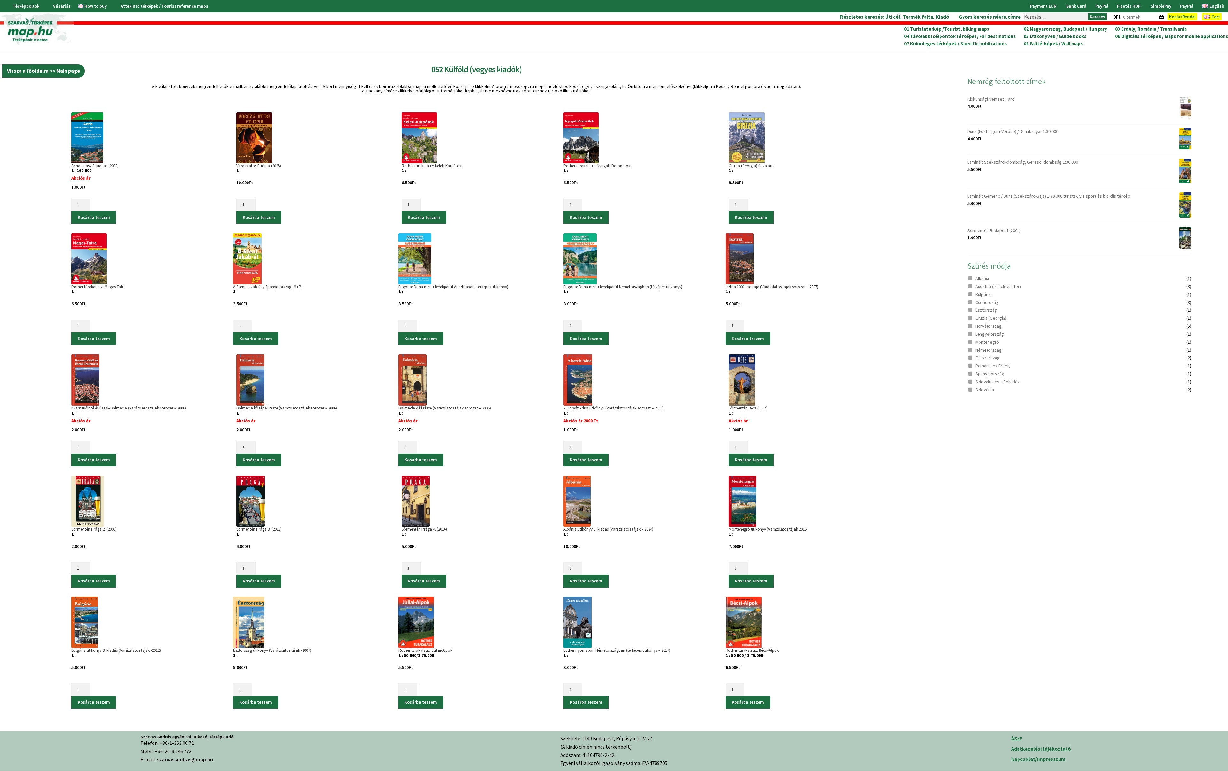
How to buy (95, 6)
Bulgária (983, 294)
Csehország (986, 302)
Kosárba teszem (94, 217)
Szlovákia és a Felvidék (997, 382)
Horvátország (988, 326)
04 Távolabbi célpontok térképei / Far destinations (960, 36)
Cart (1215, 16)
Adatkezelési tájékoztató (1041, 748)
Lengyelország (989, 334)
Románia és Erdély (993, 366)
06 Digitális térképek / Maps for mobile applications (1171, 36)
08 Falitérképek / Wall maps (1053, 44)
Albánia (982, 278)
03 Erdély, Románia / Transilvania (1151, 29)
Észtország (986, 310)
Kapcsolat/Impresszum (1038, 759)
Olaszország (987, 358)
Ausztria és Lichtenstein (998, 286)
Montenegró (987, 342)
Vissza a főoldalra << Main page (43, 70)
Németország (988, 350)
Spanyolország (989, 374)
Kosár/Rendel (1182, 16)
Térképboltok (26, 6)
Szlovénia (984, 390)
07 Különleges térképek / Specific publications (955, 44)
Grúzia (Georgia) (990, 318)
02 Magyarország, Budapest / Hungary (1065, 29)
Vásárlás (62, 6)
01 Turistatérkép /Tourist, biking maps (946, 29)
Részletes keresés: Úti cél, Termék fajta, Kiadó (894, 16)
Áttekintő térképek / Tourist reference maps (164, 6)
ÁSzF (1016, 738)
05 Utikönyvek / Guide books (1055, 36)
